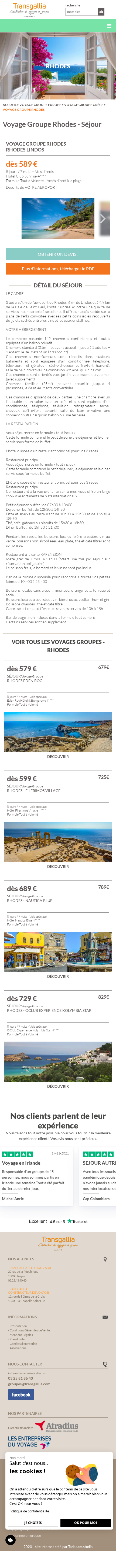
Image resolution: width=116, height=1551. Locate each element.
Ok (101, 12)
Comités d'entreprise (23, 1343)
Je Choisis (33, 1522)
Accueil (9, 105)
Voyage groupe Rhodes (24, 110)
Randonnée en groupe (24, 1535)
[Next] (102, 219)
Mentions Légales (21, 1335)
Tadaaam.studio (80, 1547)
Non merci (17, 1458)
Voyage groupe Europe (40, 105)
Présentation (18, 1326)
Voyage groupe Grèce (83, 105)
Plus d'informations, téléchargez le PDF (58, 268)
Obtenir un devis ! (58, 254)
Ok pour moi (85, 1522)
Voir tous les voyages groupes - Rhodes (58, 646)
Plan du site (17, 1339)
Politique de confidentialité (29, 1511)
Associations (18, 1348)
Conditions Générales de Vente (30, 1330)
